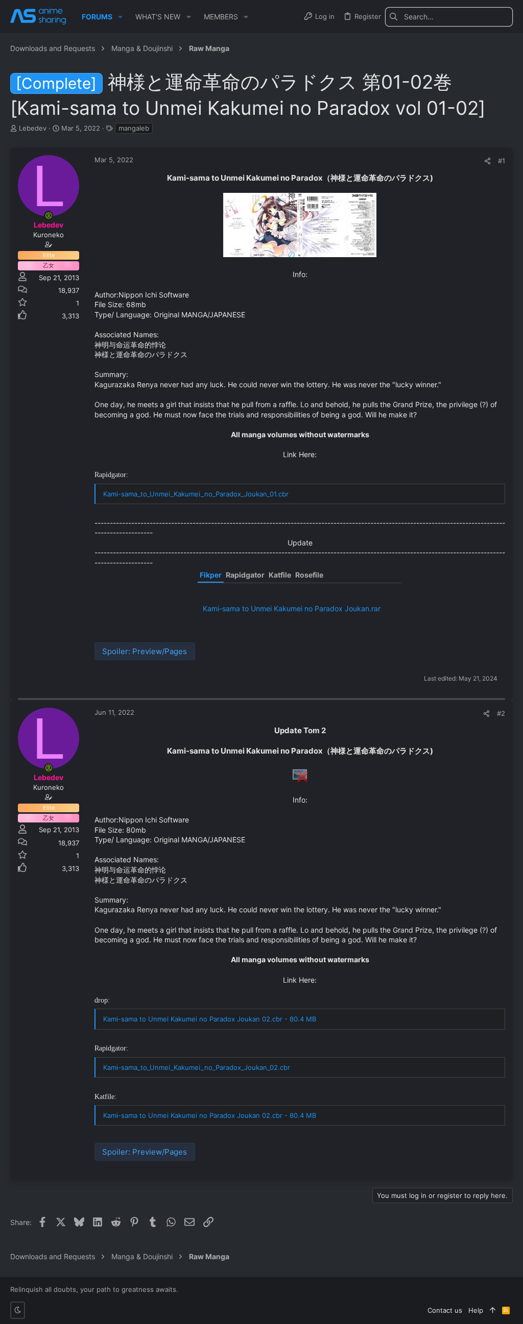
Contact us (444, 1310)
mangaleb (133, 128)
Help (475, 1310)
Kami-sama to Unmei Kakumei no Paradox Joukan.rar (292, 608)
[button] (120, 17)
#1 (501, 161)
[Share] (487, 161)
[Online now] (48, 215)
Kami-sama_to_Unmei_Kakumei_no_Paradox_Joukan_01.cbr (196, 494)
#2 (501, 713)
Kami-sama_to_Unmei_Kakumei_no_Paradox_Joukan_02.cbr (196, 1067)
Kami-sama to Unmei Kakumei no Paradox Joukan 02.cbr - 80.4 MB (209, 1019)
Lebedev (32, 128)
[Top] (492, 1310)
